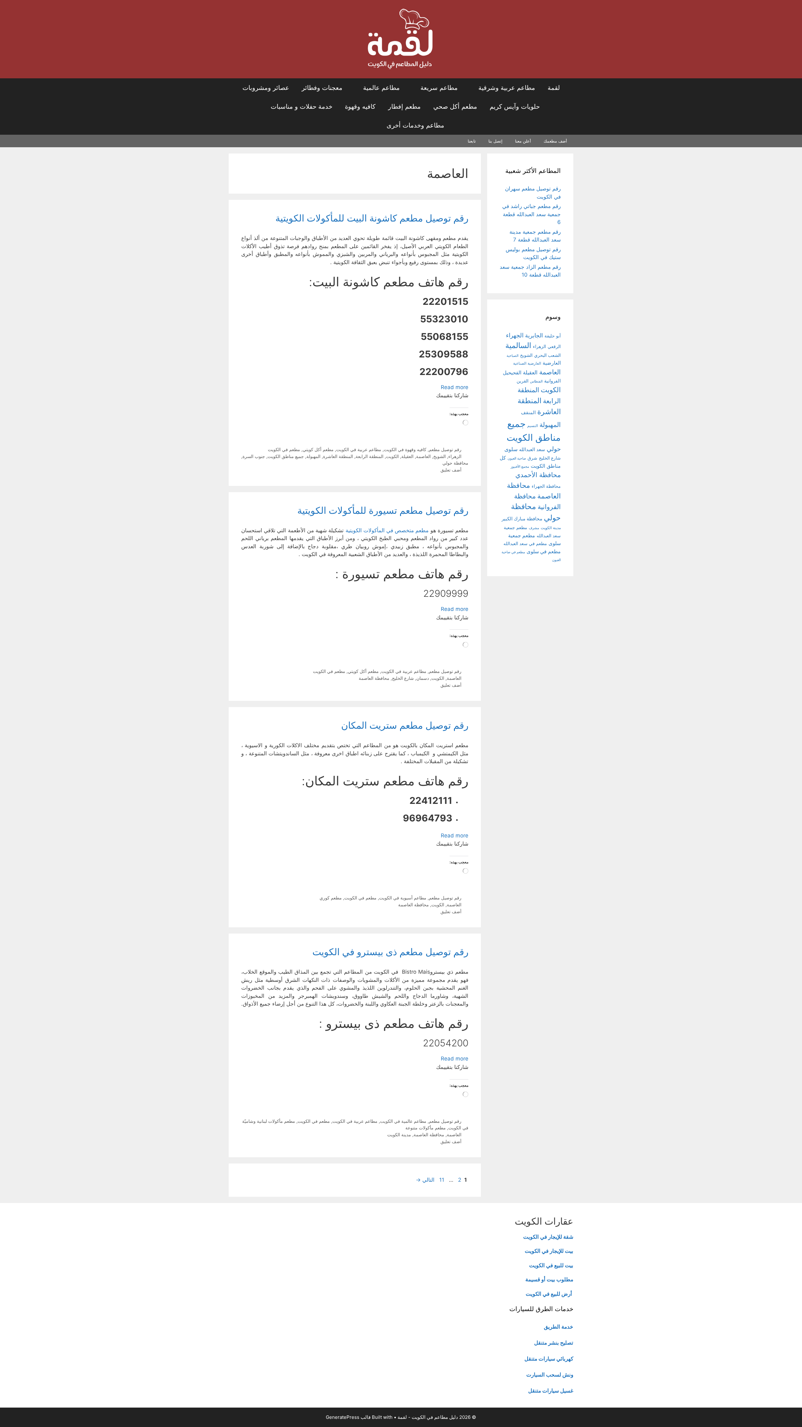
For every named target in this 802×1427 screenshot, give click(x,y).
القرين (523, 380)
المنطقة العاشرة (338, 456)
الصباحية (512, 356)
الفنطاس (536, 381)
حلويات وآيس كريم (515, 106)
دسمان (422, 678)
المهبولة (313, 456)
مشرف (534, 528)
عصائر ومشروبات (265, 87)
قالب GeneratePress (348, 1417)
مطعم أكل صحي (455, 106)
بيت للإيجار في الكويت (549, 1251)
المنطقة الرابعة (369, 456)
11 (441, 1180)
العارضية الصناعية (527, 363)
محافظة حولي (455, 463)
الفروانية (552, 381)
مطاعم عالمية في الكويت (403, 1121)
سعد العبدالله (532, 449)
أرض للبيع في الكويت (549, 1294)
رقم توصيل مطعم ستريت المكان (404, 725)
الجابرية (534, 335)
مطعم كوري (331, 897)
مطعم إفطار (404, 106)
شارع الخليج (403, 678)
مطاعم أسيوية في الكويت (402, 897)
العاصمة (423, 456)
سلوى (511, 449)
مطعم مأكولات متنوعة (425, 1127)
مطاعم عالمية (381, 87)
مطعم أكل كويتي (318, 449)
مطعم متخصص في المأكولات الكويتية (387, 530)
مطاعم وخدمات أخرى (415, 125)
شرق (532, 458)
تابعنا (472, 140)
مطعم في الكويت (284, 449)
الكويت (392, 456)
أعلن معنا (523, 140)
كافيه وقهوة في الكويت (405, 449)
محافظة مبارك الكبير (522, 519)
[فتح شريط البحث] (362, 125)
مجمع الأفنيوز (520, 467)
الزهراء (454, 456)
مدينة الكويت (399, 1134)
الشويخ (439, 456)
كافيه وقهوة (360, 106)
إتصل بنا (495, 140)
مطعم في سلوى (544, 552)
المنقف (528, 412)
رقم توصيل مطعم (445, 449)
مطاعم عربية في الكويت (358, 449)
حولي (554, 449)
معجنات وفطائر (322, 87)
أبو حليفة (552, 335)
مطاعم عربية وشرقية (506, 87)
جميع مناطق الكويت (286, 456)
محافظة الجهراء (546, 486)
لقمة (554, 87)
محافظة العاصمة (374, 678)
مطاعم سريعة (439, 87)
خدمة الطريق (558, 1327)
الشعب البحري (547, 355)
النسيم (532, 425)
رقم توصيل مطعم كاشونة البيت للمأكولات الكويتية (371, 218)
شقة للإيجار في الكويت (548, 1237)
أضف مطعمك (555, 140)
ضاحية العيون (517, 458)
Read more (454, 387)
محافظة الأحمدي (538, 475)
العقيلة (407, 456)
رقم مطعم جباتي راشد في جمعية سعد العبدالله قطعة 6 (531, 214)
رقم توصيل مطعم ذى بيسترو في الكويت (390, 951)
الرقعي (554, 346)
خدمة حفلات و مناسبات (301, 106)
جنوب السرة (253, 456)
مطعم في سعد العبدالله (525, 543)
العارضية (552, 363)
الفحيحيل (512, 372)
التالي (425, 1180)
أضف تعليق (450, 469)
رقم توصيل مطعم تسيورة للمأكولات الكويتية (382, 510)
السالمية (518, 345)
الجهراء (514, 335)
